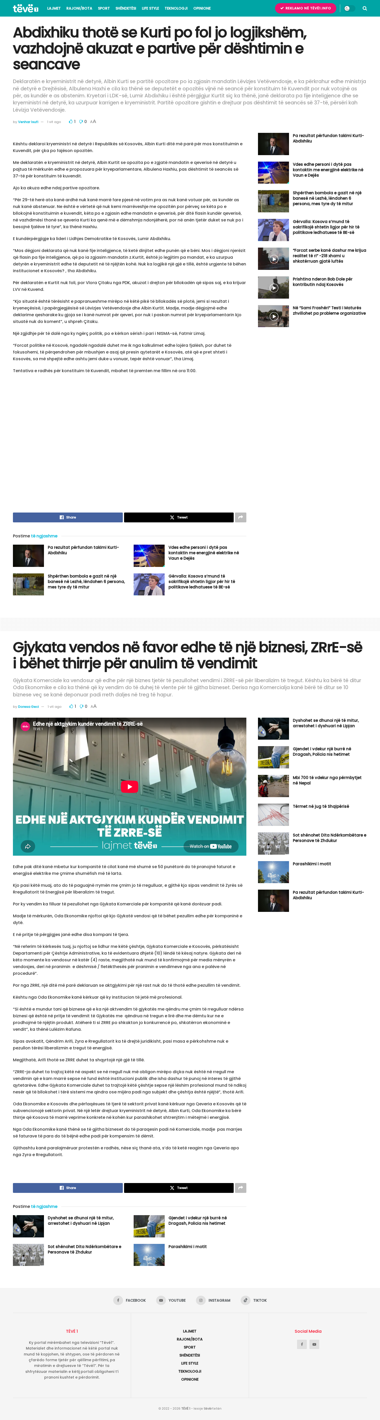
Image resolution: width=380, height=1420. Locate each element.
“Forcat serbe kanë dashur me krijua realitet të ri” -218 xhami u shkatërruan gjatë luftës (329, 256)
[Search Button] (365, 8)
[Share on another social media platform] (240, 517)
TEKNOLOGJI (176, 8)
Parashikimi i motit (188, 1246)
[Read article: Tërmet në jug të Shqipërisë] (273, 815)
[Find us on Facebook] (302, 1344)
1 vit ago (54, 121)
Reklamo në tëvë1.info (308, 8)
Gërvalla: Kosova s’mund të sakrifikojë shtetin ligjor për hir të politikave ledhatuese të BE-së (202, 581)
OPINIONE (202, 8)
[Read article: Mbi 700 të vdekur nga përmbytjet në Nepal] (273, 786)
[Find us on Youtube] (314, 1344)
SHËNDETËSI (126, 8)
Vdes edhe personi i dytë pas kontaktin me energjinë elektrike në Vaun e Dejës (204, 553)
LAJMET (54, 8)
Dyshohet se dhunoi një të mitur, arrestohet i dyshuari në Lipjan (81, 1220)
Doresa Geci (28, 706)
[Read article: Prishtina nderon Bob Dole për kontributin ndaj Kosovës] (273, 287)
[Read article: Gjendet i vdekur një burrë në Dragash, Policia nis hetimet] (149, 1226)
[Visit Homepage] (25, 8)
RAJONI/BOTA (79, 8)
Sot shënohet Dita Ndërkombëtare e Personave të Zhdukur (84, 1249)
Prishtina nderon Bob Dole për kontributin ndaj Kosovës (323, 281)
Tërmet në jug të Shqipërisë (321, 806)
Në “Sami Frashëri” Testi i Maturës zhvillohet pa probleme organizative (329, 310)
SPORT (104, 8)
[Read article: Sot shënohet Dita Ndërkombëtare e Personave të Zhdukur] (28, 1255)
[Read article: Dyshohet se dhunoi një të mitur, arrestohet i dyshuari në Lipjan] (28, 1226)
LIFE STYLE (150, 8)
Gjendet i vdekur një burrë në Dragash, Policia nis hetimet (198, 1220)
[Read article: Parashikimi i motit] (149, 1255)
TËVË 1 (185, 1408)
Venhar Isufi (28, 121)
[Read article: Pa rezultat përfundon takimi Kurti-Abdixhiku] (28, 556)
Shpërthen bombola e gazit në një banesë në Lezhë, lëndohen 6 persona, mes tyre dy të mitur (86, 581)
